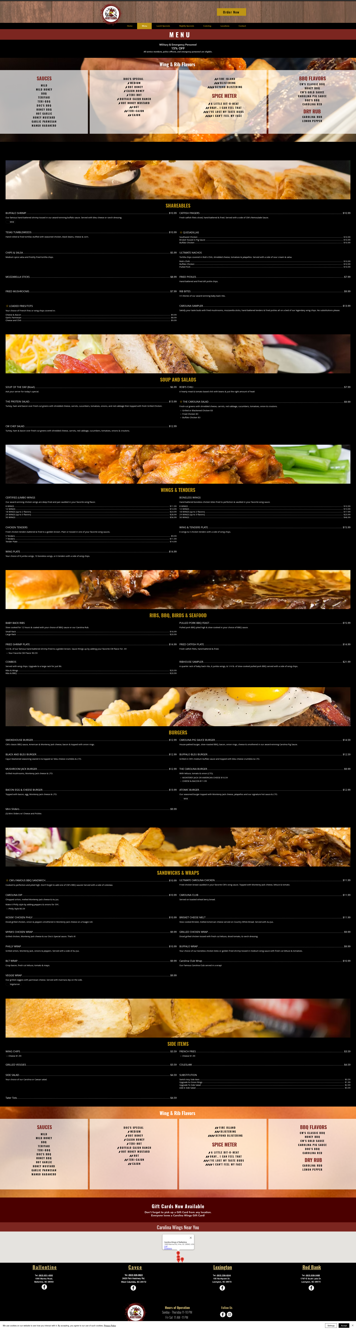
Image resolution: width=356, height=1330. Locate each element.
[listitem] (196, 410)
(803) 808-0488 (313, 1275)
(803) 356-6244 (224, 1275)
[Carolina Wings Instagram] (229, 1314)
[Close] (352, 1325)
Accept (344, 1325)
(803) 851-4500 (46, 1275)
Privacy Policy (110, 1325)
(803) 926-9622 (135, 1275)
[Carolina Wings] (44, 1287)
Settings (331, 1325)
